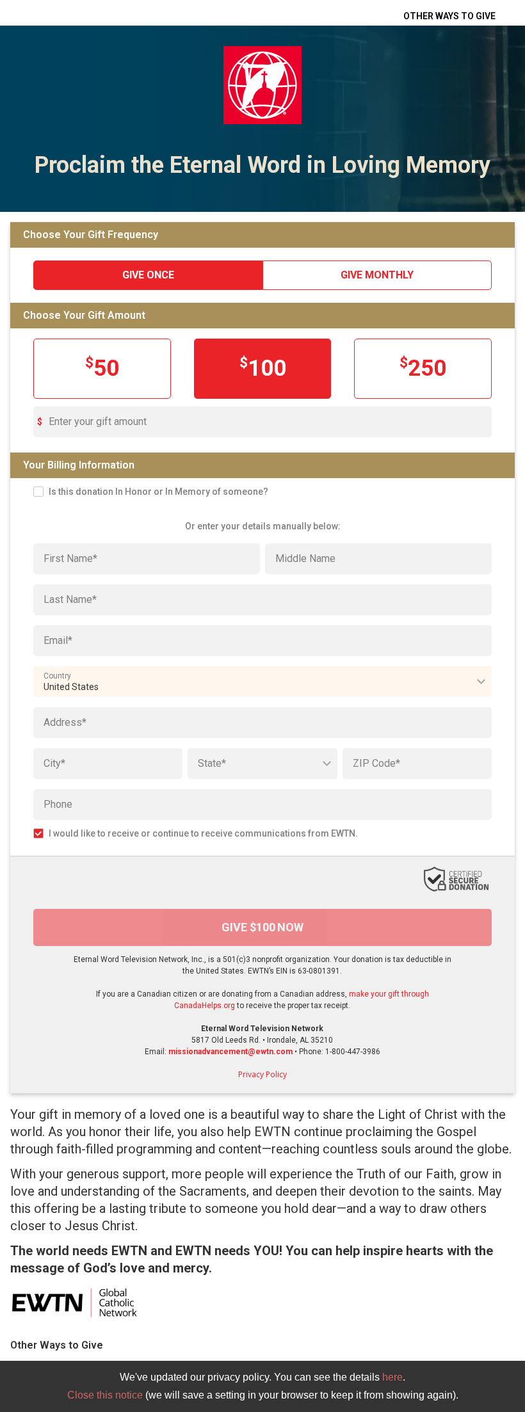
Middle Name (305, 558)
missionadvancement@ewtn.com (230, 1051)
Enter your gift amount (98, 421)
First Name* (70, 558)
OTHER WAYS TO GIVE (449, 16)
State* (212, 763)
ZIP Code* (376, 763)
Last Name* (70, 599)
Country (57, 676)
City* (54, 763)
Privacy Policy (262, 1074)
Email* (58, 640)
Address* (65, 722)
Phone (58, 804)
